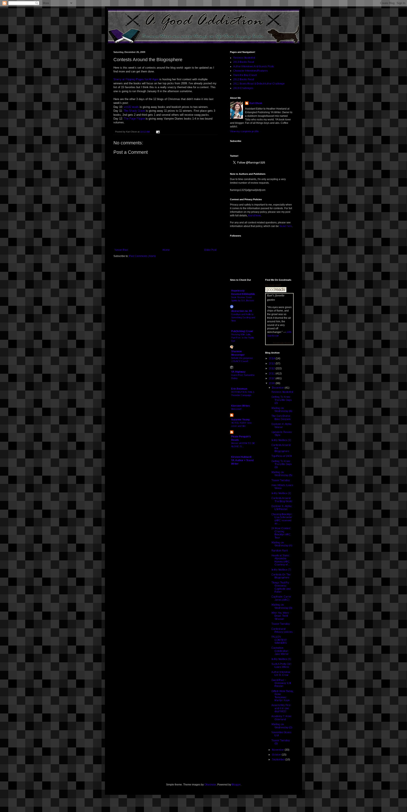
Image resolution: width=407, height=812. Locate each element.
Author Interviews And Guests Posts (253, 66)
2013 (272, 363)
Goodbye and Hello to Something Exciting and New (243, 317)
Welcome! (236, 409)
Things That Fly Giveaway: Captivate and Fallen (281, 587)
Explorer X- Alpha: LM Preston (281, 508)
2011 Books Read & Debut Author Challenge (258, 83)
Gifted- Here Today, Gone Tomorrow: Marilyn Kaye (282, 696)
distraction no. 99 (241, 311)
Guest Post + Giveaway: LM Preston (281, 683)
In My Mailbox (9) (281, 440)
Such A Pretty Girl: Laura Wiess (281, 665)
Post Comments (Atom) (142, 256)
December (278, 387)
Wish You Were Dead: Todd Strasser (280, 615)
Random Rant (279, 550)
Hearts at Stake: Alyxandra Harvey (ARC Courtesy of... (280, 560)
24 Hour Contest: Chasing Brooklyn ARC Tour (281, 533)
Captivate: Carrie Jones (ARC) (281, 598)
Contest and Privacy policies (282, 630)
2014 (272, 358)
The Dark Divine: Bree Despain (281, 417)
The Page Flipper (134, 118)
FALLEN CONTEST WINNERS (279, 639)
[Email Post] (157, 131)
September (278, 759)
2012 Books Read (243, 79)
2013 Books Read (243, 62)
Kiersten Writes (240, 405)
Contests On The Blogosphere (281, 576)
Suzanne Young (240, 419)
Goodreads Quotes (282, 343)
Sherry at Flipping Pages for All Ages (136, 79)
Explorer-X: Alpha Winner (281, 426)
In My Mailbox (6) (281, 659)
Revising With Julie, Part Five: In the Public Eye (242, 337)
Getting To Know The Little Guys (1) (281, 464)
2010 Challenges (243, 88)
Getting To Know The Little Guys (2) (281, 400)
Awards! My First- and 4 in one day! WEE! (281, 708)
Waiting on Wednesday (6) (281, 410)
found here (254, 215)
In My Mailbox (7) (281, 569)
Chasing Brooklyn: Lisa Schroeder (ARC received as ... (282, 519)
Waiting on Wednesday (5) (281, 474)
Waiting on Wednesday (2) (281, 726)
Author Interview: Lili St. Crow (281, 674)
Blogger (236, 784)
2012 (272, 368)
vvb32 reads (131, 107)
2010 (272, 378)
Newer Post (121, 249)
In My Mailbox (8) (281, 493)
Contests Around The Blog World (281, 500)
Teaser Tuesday (280, 480)
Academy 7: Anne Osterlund (281, 718)
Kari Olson (255, 103)
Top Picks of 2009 (281, 456)
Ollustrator (210, 784)
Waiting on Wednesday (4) (281, 544)
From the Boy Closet (244, 75)
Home (166, 249)
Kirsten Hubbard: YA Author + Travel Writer (242, 460)
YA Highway (238, 371)
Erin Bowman (239, 388)
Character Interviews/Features (250, 70)
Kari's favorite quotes (275, 297)
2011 (272, 373)
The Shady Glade (134, 110)
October (277, 754)
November (278, 749)
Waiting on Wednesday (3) (281, 606)
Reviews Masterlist (244, 57)
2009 (272, 383)
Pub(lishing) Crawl (242, 331)
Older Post (210, 249)
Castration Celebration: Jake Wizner (280, 651)
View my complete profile (244, 131)
